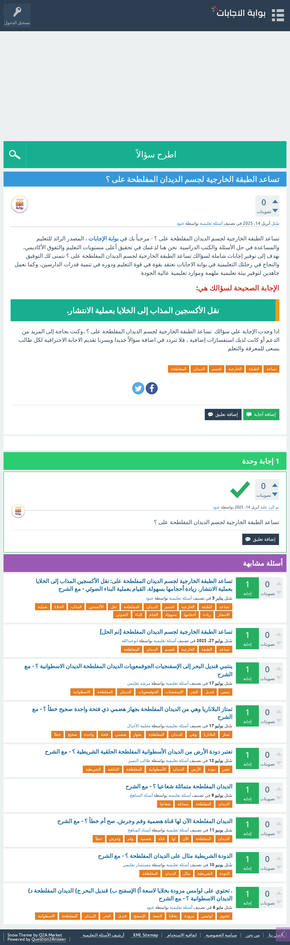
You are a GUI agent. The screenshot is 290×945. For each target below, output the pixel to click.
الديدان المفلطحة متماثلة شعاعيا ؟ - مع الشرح (179, 786)
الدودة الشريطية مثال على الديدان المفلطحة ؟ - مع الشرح (165, 855)
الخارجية (235, 369)
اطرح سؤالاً (156, 154)
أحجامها (190, 614)
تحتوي (225, 916)
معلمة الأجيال (138, 725)
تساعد (271, 369)
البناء (138, 614)
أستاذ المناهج (141, 795)
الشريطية (93, 769)
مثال (186, 873)
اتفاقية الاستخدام (182, 935)
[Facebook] (152, 388)
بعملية (42, 607)
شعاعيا (165, 804)
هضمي (120, 734)
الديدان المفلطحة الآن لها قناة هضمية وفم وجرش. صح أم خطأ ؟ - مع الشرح (144, 821)
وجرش (114, 838)
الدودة (225, 873)
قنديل (209, 692)
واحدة (89, 734)
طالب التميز (139, 760)
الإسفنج (140, 916)
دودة (211, 769)
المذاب (76, 607)
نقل (114, 607)
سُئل (275, 223)
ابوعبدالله (130, 640)
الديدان (199, 369)
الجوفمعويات (148, 692)
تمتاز (226, 734)
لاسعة (157, 916)
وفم (130, 838)
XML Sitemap (145, 935)
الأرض (196, 769)
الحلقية (113, 769)
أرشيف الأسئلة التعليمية (103, 935)
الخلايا (59, 607)
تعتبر (226, 769)
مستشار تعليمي (137, 864)
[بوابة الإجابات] (238, 12)
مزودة (189, 916)
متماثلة (183, 804)
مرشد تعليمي (138, 683)
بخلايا (173, 916)
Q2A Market (50, 935)
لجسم (216, 369)
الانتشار (224, 614)
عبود (149, 598)
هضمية (145, 838)
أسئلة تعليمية (211, 223)
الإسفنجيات (174, 692)
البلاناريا (209, 734)
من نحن (253, 935)
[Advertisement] (145, 84)
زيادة (207, 614)
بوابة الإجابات (103, 238)
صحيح (72, 734)
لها (173, 838)
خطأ (57, 734)
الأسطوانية (157, 769)
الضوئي (122, 614)
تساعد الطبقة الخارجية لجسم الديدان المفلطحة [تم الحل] (166, 631)
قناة (161, 838)
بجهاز (137, 734)
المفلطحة (178, 369)
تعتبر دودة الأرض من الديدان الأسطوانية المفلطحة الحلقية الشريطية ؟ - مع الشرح (138, 751)
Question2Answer (48, 939)
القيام (153, 614)
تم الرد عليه (269, 507)
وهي (193, 734)
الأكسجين (96, 607)
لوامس (207, 916)
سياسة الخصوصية (221, 935)
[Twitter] (138, 388)
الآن (185, 838)
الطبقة (254, 369)
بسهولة (171, 614)
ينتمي (225, 692)
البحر (194, 692)
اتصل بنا (276, 935)
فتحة (104, 734)
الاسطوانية (81, 692)
